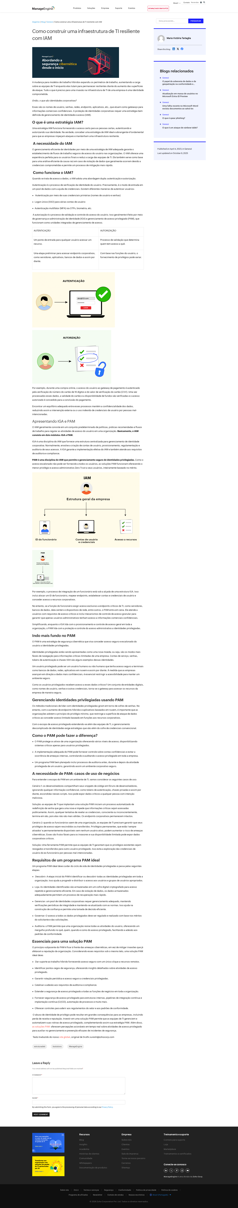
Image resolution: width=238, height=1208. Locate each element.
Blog (81, 1140)
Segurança (109, 1190)
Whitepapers (85, 1163)
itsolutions (57, 1046)
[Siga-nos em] (171, 1170)
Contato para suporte (174, 1140)
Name (34, 1098)
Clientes (126, 1144)
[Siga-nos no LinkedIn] (166, 1170)
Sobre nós (127, 1140)
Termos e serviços (91, 1190)
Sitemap (126, 1167)
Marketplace (170, 1149)
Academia (84, 1149)
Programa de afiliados (78, 1195)
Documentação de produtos (93, 1167)
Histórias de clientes (89, 1154)
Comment (36, 1075)
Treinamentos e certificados (178, 1154)
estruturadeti (39, 1046)
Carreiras (126, 1163)
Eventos (126, 1149)
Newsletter (97, 1195)
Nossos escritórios (137, 1195)
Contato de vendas (115, 1195)
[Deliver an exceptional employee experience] (48, 1166)
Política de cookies (169, 1190)
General (188, 149)
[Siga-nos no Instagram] (182, 1170)
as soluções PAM (41, 1026)
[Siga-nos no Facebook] (177, 1170)
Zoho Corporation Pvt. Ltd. (109, 1201)
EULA (76, 1190)
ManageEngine (75, 1046)
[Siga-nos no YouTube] (188, 1170)
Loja (166, 1144)
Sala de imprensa (130, 1154)
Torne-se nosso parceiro (133, 1158)
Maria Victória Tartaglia (179, 38)
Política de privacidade (146, 1190)
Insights (83, 1144)
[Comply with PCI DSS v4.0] (48, 1143)
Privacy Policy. (107, 1107)
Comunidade (85, 1158)
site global (64, 1037)
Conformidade (125, 1190)
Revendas (195, 2)
